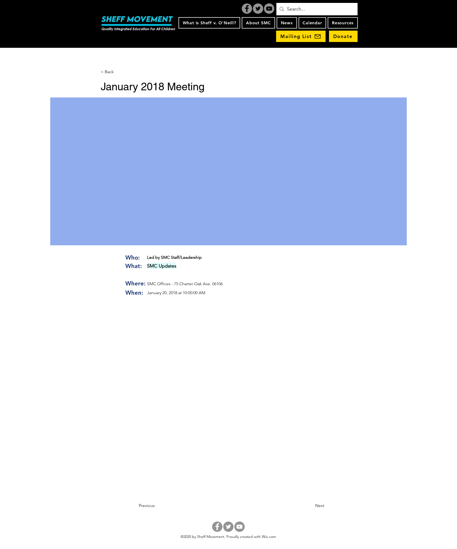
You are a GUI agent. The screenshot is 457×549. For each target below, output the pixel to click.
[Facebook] (247, 8)
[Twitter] (258, 8)
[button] (209, 23)
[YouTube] (269, 8)
